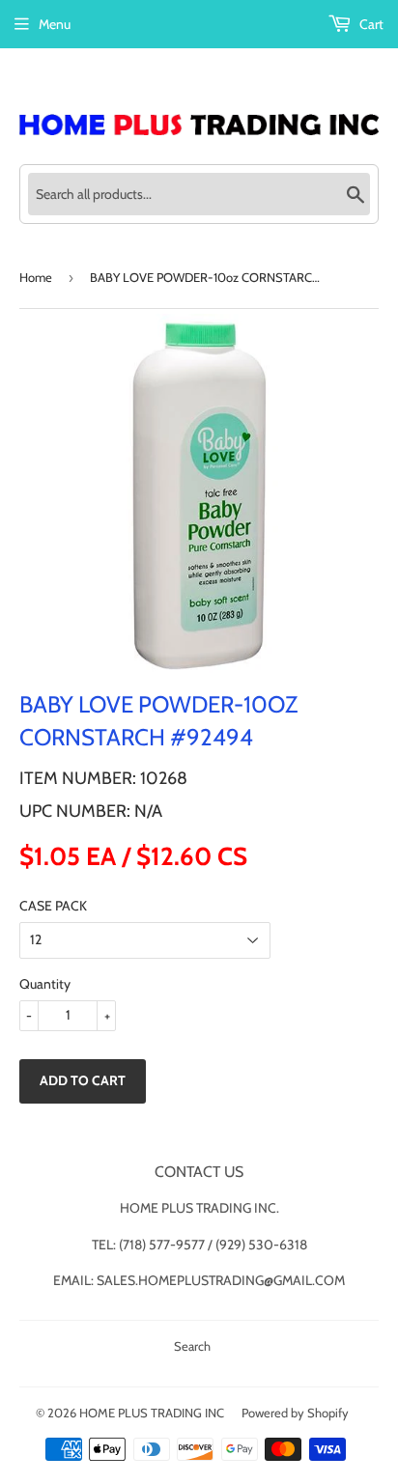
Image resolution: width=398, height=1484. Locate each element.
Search (192, 1346)
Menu (55, 24)
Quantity (45, 984)
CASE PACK (53, 905)
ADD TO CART (83, 1080)
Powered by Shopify (295, 1412)
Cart (370, 24)
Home (35, 277)
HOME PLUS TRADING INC (151, 1412)
